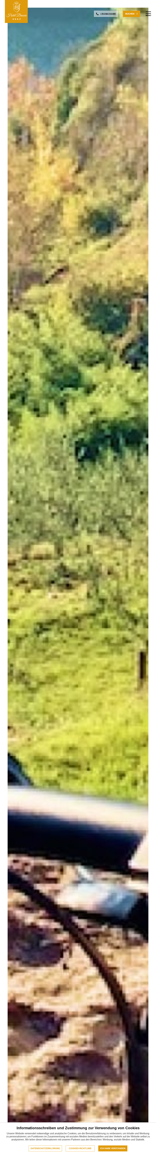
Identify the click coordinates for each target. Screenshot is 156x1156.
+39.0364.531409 (107, 14)
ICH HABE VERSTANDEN (112, 1148)
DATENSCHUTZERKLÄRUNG (45, 1148)
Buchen (130, 14)
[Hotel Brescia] (16, 11)
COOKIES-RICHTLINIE (80, 1148)
